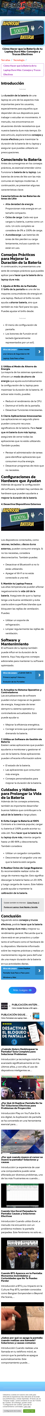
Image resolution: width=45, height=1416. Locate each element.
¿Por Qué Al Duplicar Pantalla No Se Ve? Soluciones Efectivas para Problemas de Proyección (21, 1105)
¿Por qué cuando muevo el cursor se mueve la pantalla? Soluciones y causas (22, 1159)
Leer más (27, 1407)
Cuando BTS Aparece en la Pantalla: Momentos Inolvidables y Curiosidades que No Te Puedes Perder (21, 1277)
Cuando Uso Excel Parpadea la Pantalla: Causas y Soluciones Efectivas (18, 1213)
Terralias (5, 60)
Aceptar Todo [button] (29, 1411)
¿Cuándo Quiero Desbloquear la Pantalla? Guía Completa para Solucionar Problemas (19, 1051)
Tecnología (18, 60)
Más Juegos (20, 990)
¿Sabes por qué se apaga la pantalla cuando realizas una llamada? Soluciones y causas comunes (22, 1340)
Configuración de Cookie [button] (12, 1411)
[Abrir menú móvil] (22, 13)
